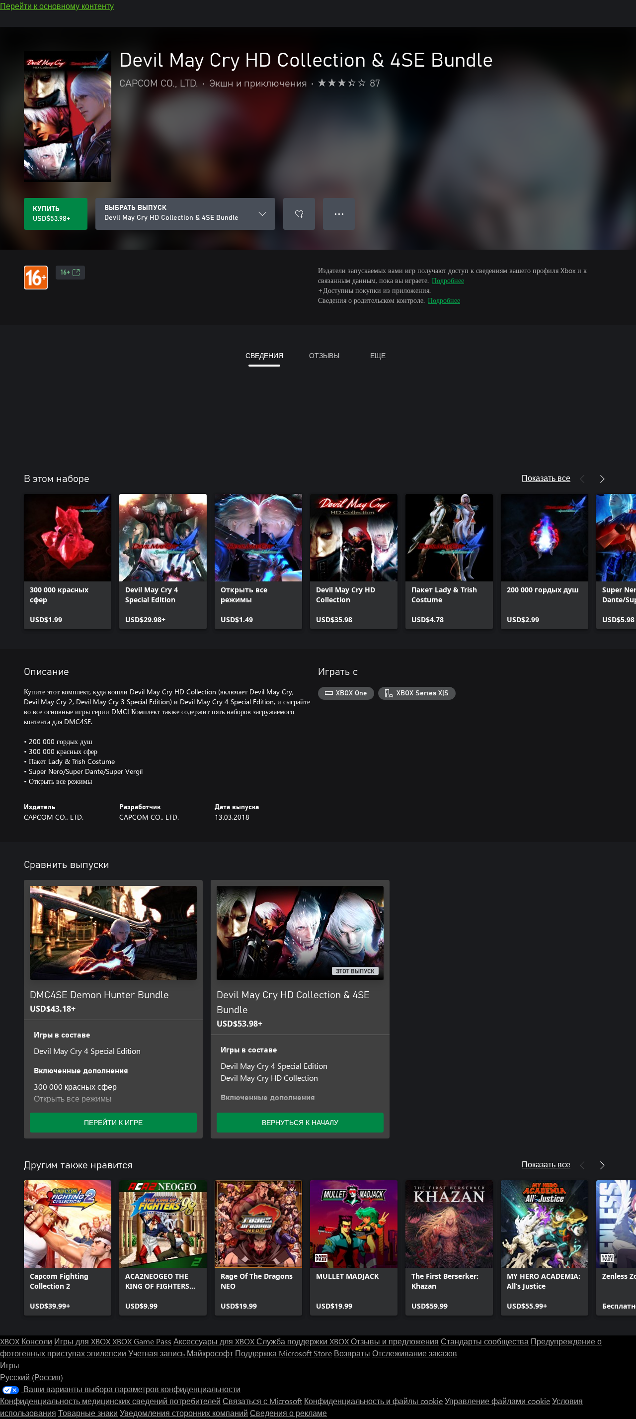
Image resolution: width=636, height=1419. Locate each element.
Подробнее (448, 280)
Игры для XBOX (83, 1341)
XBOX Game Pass (141, 1341)
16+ (65, 272)
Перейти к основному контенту (57, 5)
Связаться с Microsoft (262, 1401)
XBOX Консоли (26, 1341)
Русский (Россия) (31, 1377)
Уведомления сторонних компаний (184, 1413)
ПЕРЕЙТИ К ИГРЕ (113, 1122)
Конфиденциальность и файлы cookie (373, 1401)
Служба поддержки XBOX (303, 1341)
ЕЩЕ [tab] (378, 355)
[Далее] (602, 479)
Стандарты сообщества (485, 1341)
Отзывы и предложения (395, 1341)
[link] (67, 561)
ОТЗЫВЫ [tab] (324, 355)
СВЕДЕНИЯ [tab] (264, 355)
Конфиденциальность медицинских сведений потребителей (110, 1401)
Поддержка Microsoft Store (283, 1353)
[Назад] (582, 479)
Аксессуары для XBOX (214, 1341)
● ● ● (339, 213)
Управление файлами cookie (497, 1401)
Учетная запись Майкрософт (180, 1353)
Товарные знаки (88, 1413)
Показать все (546, 478)
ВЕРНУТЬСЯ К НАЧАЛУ (300, 1122)
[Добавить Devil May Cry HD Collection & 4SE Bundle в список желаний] (299, 214)
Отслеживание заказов (414, 1353)
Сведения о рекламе (288, 1413)
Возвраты (352, 1353)
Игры (9, 1365)
